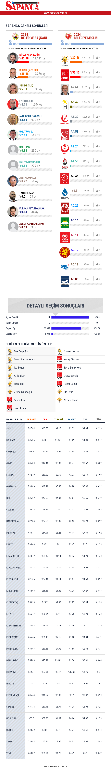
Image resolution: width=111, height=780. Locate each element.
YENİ (8, 753)
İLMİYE (9, 544)
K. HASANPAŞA (13, 567)
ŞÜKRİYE (10, 706)
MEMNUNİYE (12, 660)
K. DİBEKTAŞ (12, 602)
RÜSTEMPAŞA (12, 695)
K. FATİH (10, 614)
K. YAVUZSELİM (13, 625)
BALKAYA (10, 440)
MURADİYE (11, 672)
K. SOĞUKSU (12, 579)
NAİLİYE (10, 683)
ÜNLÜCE (10, 730)
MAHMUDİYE (12, 648)
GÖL (8, 498)
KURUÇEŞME (12, 637)
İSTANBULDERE (13, 556)
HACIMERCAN (12, 521)
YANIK (9, 741)
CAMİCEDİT (11, 451)
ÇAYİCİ (9, 463)
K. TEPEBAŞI (12, 590)
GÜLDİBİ (10, 509)
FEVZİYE (10, 474)
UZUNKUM (11, 718)
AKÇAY (9, 428)
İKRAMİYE (10, 532)
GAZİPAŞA (11, 486)
